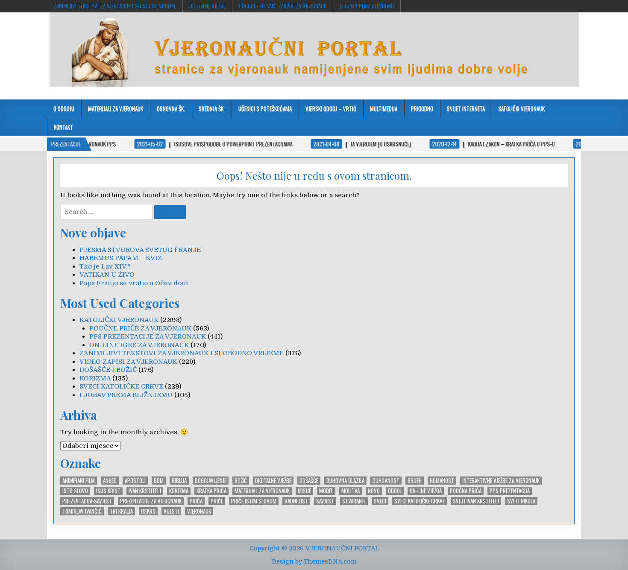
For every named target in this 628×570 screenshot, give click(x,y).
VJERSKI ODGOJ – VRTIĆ (330, 108)
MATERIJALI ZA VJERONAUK (115, 108)
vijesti (171, 511)
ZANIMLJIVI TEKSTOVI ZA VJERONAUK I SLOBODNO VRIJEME (114, 6)
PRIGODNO (422, 108)
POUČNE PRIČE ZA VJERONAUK (140, 328)
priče (217, 501)
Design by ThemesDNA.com (314, 561)
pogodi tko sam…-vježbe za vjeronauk (282, 6)
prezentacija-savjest (87, 501)
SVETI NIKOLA (521, 501)
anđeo (110, 480)
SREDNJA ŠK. (212, 108)
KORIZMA (95, 378)
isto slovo (75, 491)
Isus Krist (108, 491)
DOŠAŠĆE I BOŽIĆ (108, 370)
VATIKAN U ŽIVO (107, 274)
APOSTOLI (135, 480)
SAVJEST (325, 501)
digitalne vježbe (207, 6)
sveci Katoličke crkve (419, 501)
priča (196, 501)
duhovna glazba (345, 480)
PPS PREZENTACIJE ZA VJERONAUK (147, 336)
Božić (241, 480)
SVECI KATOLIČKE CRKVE (121, 386)
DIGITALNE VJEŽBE (273, 480)
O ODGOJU (63, 108)
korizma (178, 491)
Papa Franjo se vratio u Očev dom (133, 283)
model (326, 491)
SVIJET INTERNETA (466, 108)
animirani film (78, 480)
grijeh (415, 480)
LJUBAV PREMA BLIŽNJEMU (367, 6)
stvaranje (354, 501)
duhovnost (386, 480)
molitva (350, 491)
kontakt (63, 127)
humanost (442, 480)
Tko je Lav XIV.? (105, 266)
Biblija (179, 480)
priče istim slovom (253, 501)
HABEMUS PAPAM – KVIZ (120, 258)
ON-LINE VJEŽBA (426, 491)
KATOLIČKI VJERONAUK (522, 108)
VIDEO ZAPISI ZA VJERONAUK (128, 361)
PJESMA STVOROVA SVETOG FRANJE (140, 250)
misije (304, 491)
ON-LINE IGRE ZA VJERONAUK (139, 345)
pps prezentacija (510, 491)
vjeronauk (199, 511)
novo (374, 491)
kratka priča (211, 491)
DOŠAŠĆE (308, 480)
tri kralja (121, 511)
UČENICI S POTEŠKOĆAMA (265, 108)
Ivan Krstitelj (145, 491)
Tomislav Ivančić (82, 511)
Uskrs (148, 511)
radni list (296, 501)
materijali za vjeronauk (262, 491)
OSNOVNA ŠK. (171, 108)
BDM (159, 480)
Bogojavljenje (210, 480)
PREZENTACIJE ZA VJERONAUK (151, 501)
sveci (380, 501)
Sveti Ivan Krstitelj (476, 501)
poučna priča (465, 491)
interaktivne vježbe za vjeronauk (501, 480)
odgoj (395, 491)
